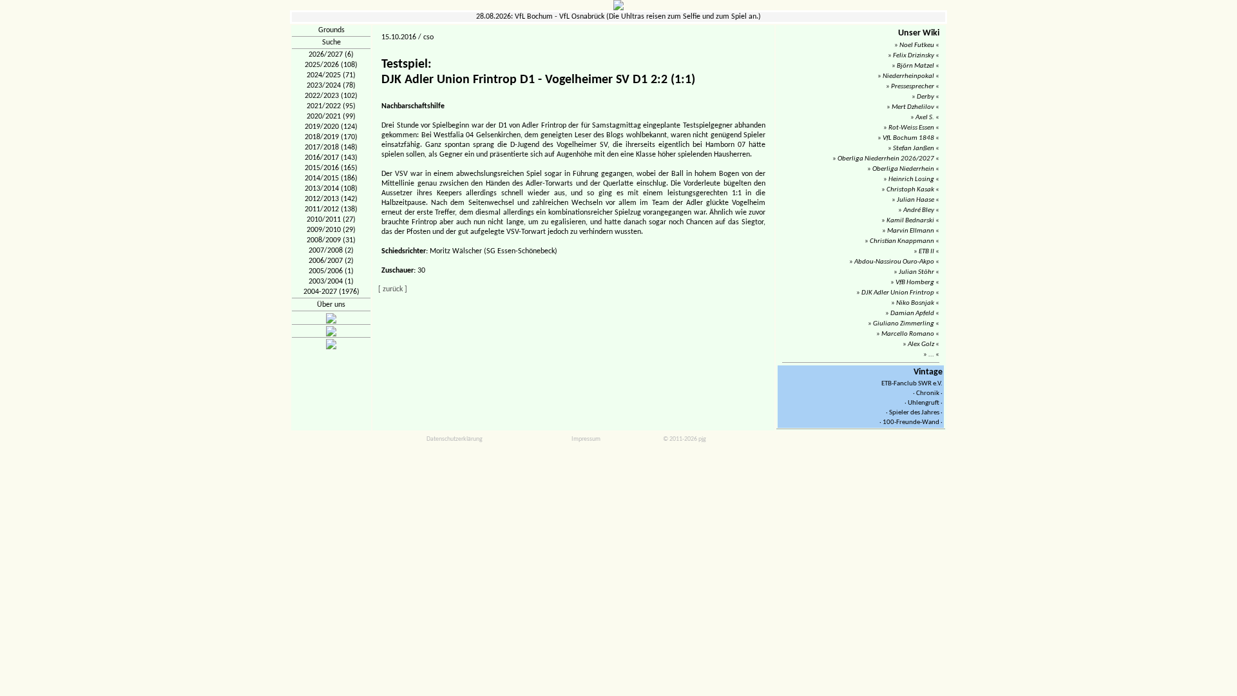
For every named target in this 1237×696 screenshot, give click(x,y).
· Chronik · (928, 393)
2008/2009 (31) (331, 240)
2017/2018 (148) (331, 147)
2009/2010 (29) (331, 230)
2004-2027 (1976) (331, 292)
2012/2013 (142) (331, 199)
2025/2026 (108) (331, 65)
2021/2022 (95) (331, 106)
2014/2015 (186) (331, 178)
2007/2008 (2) (331, 251)
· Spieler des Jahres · (914, 412)
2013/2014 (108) (331, 189)
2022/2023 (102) (331, 96)
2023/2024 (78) (331, 86)
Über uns (331, 305)
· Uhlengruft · (924, 403)
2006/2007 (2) (331, 261)
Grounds (331, 30)
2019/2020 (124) (331, 127)
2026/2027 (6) (331, 55)
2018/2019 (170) (331, 137)
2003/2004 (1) (331, 281)
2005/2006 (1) (331, 271)
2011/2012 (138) (331, 209)
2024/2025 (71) (331, 75)
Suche (331, 42)
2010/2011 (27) (331, 220)
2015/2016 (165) (331, 168)
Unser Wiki (918, 33)
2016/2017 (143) (331, 158)
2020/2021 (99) (331, 117)
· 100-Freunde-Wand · (911, 422)
